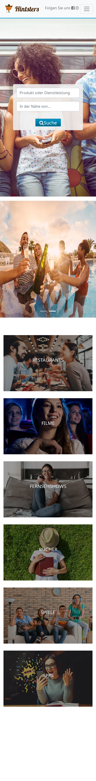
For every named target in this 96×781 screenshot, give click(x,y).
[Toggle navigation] (86, 9)
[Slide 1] (43, 311)
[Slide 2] (52, 311)
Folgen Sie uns (58, 8)
